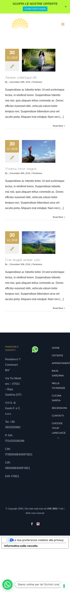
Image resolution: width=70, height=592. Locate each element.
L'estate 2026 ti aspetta (35, 9)
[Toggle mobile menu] (63, 24)
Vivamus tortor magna (20, 168)
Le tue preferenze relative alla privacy (38, 540)
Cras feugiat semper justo (22, 260)
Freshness (37, 82)
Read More (58, 126)
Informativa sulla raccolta (21, 545)
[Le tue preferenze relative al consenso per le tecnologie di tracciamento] (64, 586)
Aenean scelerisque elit (21, 77)
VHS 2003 (52, 508)
